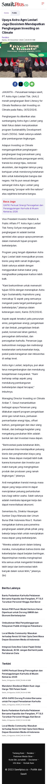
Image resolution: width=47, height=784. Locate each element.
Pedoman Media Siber (23, 756)
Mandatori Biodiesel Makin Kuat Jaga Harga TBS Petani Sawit (21, 687)
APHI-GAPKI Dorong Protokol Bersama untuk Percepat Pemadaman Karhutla (21, 700)
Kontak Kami (29, 763)
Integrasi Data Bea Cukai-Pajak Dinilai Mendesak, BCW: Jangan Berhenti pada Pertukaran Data (22, 650)
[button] (15, 84)
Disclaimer (33, 760)
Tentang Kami (18, 753)
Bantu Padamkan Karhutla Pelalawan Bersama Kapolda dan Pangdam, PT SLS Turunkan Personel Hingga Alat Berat (22, 598)
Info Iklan (17, 763)
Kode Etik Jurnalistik (17, 760)
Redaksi (5, 37)
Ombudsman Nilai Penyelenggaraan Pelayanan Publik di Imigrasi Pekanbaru (22, 624)
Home (6, 13)
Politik (14, 13)
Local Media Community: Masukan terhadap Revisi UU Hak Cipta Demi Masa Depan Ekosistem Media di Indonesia (23, 636)
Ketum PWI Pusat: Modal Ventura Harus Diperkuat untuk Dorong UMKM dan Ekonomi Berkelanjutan (22, 612)
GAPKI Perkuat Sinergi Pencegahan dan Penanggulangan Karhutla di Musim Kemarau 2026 (23, 208)
